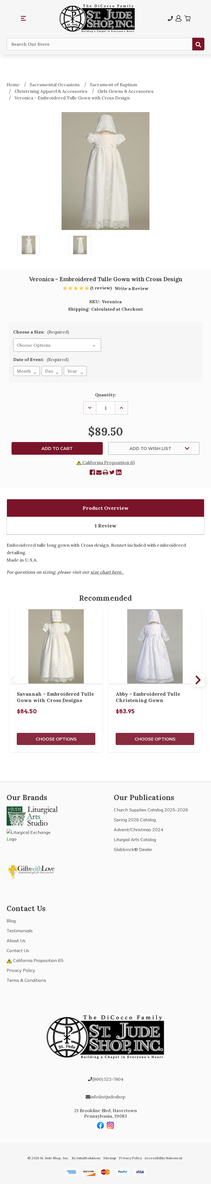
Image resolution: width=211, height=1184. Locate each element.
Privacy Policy (21, 970)
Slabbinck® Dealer (133, 849)
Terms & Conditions (26, 980)
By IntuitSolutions (86, 1158)
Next (197, 680)
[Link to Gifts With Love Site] (32, 870)
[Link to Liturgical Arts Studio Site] (32, 815)
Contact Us (18, 950)
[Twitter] (112, 472)
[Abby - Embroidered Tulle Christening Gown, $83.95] (155, 646)
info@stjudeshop (107, 1096)
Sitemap (109, 1158)
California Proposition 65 (108, 462)
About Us (16, 940)
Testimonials (20, 930)
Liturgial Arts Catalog (135, 839)
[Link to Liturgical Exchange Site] (32, 841)
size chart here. (107, 572)
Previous (13, 680)
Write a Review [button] (132, 288)
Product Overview (106, 508)
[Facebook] (92, 472)
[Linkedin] (118, 472)
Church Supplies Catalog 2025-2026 (151, 809)
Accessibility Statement (163, 1158)
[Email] (99, 472)
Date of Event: (40, 359)
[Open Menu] (23, 18)
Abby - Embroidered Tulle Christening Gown (148, 697)
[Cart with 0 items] (187, 18)
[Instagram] (110, 1125)
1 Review (105, 525)
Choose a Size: (41, 332)
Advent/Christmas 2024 (138, 829)
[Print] (105, 472)
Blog (11, 920)
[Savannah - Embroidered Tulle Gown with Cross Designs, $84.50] (56, 646)
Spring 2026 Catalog (135, 819)
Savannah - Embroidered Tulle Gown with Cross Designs (55, 697)
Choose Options (56, 739)
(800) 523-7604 (107, 1079)
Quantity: (105, 394)
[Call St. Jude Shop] (170, 18)
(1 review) (101, 288)
